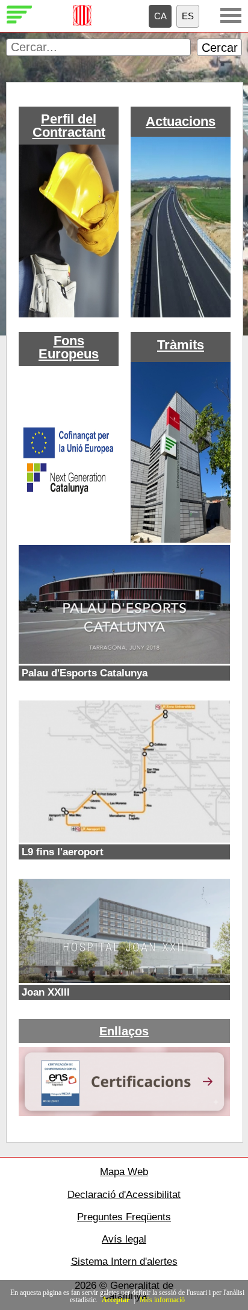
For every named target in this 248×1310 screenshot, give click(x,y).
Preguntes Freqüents (124, 1217)
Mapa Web (124, 1172)
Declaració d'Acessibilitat (124, 1195)
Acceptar (115, 1300)
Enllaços (124, 1031)
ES (188, 16)
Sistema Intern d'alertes (124, 1261)
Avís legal (124, 1239)
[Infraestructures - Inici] (19, 21)
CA (160, 16)
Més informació (162, 1300)
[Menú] (231, 15)
